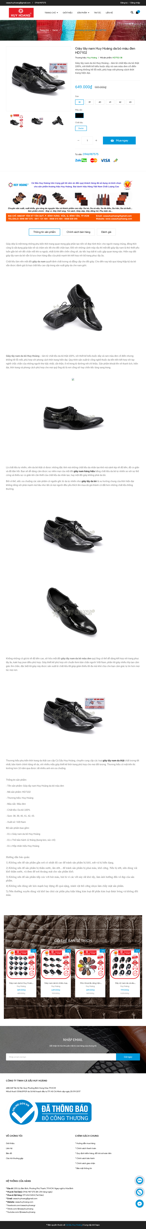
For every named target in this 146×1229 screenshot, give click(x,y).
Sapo (97, 1225)
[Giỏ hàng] (138, 12)
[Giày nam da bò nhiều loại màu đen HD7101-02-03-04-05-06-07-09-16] (56, 964)
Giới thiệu (10, 1143)
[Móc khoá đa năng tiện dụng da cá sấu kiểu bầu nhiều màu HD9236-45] (90, 964)
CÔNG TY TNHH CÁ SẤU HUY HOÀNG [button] (26, 1080)
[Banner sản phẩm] (73, 199)
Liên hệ (9, 1148)
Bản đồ (9, 1153)
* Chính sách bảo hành (85, 1158)
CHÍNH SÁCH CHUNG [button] (87, 1135)
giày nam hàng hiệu (84, 471)
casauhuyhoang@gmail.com (18, 3)
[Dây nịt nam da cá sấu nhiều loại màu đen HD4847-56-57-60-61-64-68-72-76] (125, 964)
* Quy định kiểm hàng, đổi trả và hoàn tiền (93, 1153)
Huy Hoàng (21, 986)
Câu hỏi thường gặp (14, 1158)
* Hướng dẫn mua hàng (85, 1143)
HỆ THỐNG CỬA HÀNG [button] (18, 1181)
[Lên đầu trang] (138, 1219)
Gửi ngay (128, 1057)
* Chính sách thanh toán (85, 1148)
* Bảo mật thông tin (83, 1168)
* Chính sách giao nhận (85, 1163)
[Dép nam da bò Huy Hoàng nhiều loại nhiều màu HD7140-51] (21, 964)
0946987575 (40, 3)
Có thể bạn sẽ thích (73, 940)
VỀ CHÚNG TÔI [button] (14, 1135)
